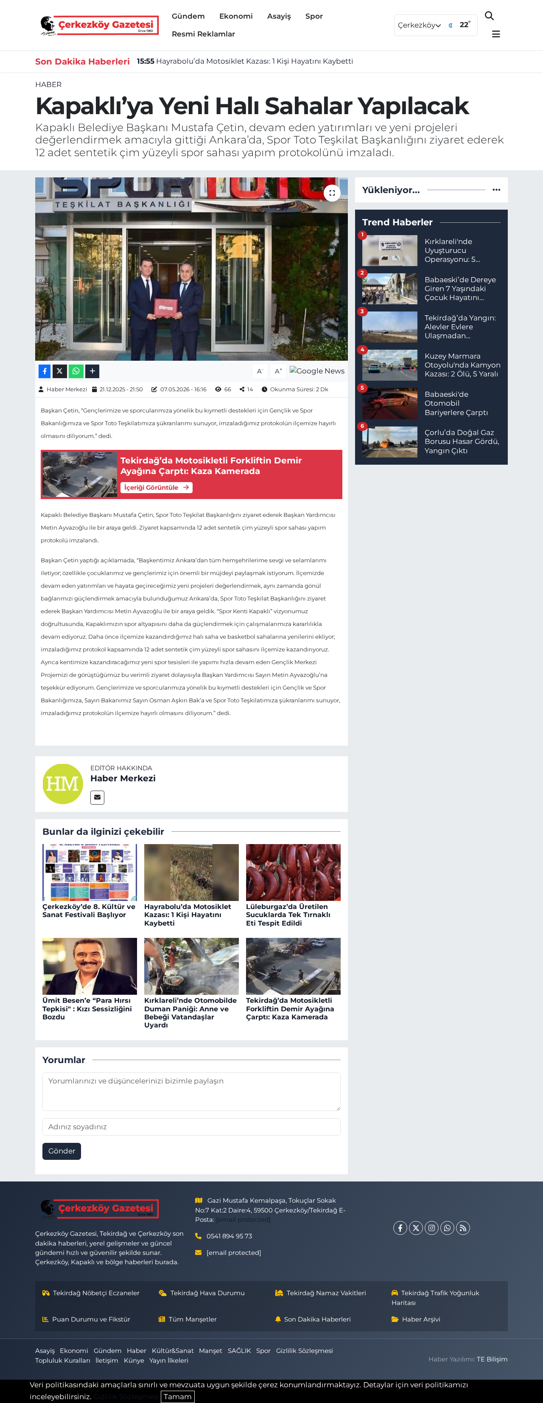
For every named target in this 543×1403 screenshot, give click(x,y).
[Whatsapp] (447, 1228)
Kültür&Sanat (173, 1351)
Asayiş (279, 16)
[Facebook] (400, 1228)
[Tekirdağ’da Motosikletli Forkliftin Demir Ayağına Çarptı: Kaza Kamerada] (293, 966)
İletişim (106, 1360)
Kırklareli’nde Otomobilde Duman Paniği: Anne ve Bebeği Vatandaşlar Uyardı (190, 1012)
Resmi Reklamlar (203, 34)
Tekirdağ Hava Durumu (208, 1293)
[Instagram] (432, 1228)
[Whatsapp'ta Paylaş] (76, 372)
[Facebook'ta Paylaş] (44, 372)
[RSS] (463, 1228)
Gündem (188, 16)
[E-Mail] (97, 798)
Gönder (62, 1151)
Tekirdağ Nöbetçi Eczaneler (96, 1293)
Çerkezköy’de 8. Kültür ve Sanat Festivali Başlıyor (88, 911)
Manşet (210, 1351)
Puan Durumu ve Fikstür (91, 1319)
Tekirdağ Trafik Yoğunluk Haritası (436, 1297)
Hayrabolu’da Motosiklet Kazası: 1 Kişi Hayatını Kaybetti (245, 61)
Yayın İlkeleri (168, 1360)
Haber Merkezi (67, 389)
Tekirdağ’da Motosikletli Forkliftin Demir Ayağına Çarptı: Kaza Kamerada (290, 1008)
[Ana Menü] (492, 34)
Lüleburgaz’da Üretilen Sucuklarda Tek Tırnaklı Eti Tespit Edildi (288, 915)
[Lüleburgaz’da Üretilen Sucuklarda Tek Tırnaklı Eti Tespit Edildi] (293, 871)
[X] (416, 1228)
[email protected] (243, 1219)
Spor (314, 16)
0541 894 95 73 (229, 1236)
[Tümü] (497, 189)
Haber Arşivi (421, 1319)
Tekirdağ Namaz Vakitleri (326, 1293)
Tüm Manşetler (193, 1319)
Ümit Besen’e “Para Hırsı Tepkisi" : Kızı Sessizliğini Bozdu (87, 1008)
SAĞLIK (239, 1351)
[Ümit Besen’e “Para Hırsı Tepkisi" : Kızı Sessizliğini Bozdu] (89, 966)
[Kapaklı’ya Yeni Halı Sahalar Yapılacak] (191, 269)
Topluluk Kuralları (62, 1360)
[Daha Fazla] (92, 372)
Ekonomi (236, 16)
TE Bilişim (492, 1359)
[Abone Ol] (317, 370)
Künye (134, 1360)
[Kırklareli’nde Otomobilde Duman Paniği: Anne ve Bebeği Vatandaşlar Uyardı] (191, 966)
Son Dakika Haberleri (317, 1319)
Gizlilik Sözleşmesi (304, 1351)
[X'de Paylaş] (60, 372)
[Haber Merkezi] (62, 783)
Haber (48, 84)
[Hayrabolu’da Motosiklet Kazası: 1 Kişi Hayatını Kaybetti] (191, 871)
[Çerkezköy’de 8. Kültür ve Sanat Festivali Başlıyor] (89, 871)
